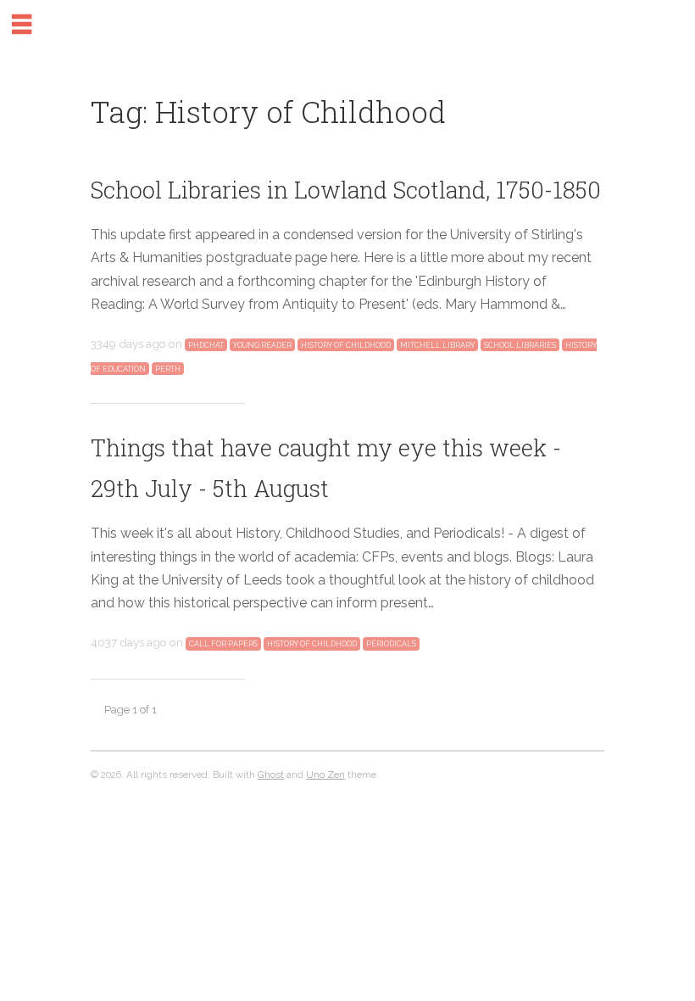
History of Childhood (346, 345)
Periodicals (391, 644)
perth (168, 368)
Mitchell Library (437, 345)
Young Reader (262, 345)
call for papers (223, 644)
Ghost (271, 774)
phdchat (206, 345)
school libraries (520, 345)
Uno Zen (325, 774)
